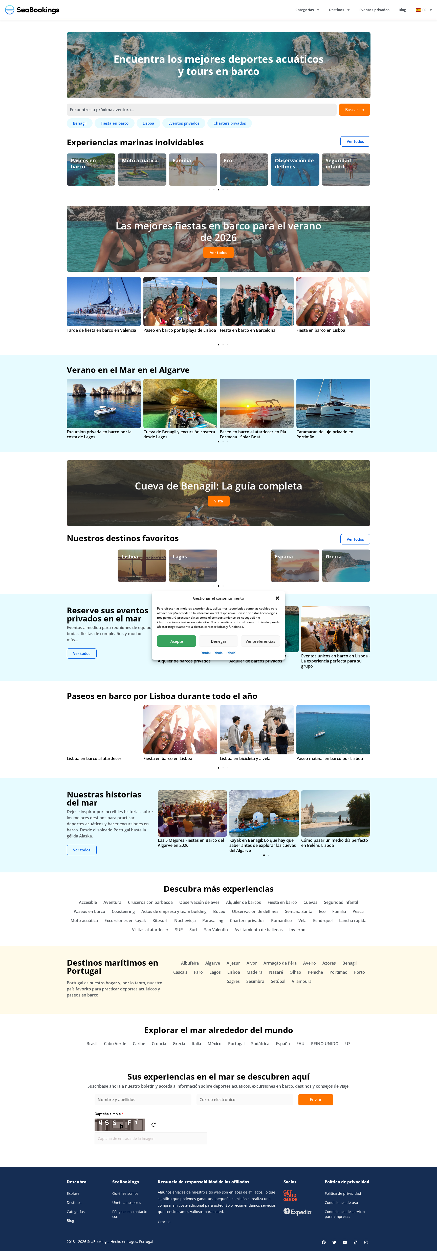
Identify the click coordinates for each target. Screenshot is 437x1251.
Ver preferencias (260, 641)
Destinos (336, 9)
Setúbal (278, 981)
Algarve (182, 556)
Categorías (304, 9)
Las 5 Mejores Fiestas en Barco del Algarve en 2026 (191, 842)
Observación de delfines (243, 163)
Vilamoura (302, 981)
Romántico (281, 920)
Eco (177, 160)
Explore (73, 1193)
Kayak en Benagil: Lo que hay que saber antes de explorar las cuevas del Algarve (262, 845)
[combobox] (202, 110)
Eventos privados (374, 9)
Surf (193, 929)
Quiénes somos (125, 1193)
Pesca (358, 911)
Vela (302, 920)
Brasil (91, 1043)
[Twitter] (334, 1242)
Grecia (283, 556)
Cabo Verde (115, 1043)
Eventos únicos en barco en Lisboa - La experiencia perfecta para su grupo (335, 661)
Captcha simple (109, 1114)
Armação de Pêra (280, 963)
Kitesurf (160, 920)
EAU (300, 1043)
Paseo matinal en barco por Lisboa (329, 758)
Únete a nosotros (126, 1202)
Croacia (159, 1043)
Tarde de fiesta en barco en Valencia (101, 330)
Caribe (139, 1043)
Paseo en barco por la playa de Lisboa (179, 330)
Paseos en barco (89, 911)
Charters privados (247, 920)
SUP (179, 929)
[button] (277, 598)
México (215, 1043)
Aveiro (309, 963)
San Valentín (216, 929)
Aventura (112, 902)
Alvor (252, 963)
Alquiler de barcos (243, 902)
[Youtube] (345, 1242)
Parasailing (212, 920)
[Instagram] (366, 1242)
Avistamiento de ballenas (258, 929)
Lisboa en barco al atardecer (94, 758)
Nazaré (276, 972)
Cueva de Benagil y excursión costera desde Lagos (179, 434)
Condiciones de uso (341, 1202)
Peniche (315, 972)
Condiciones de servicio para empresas (345, 1214)
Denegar (218, 641)
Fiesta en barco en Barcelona (247, 330)
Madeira (255, 972)
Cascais (180, 972)
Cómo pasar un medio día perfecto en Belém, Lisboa (334, 842)
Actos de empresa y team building (174, 911)
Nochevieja (185, 920)
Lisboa (79, 556)
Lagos (129, 556)
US (348, 1043)
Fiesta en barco (282, 902)
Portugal (236, 1043)
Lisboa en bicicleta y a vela (245, 758)
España (233, 556)
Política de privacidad (343, 1193)
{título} (206, 653)
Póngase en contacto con (129, 1214)
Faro (198, 972)
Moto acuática (88, 160)
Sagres (233, 981)
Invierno (297, 929)
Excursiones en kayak (125, 920)
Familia (131, 160)
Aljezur (233, 963)
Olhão (295, 972)
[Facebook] (324, 1242)
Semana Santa (298, 911)
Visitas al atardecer (150, 929)
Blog (402, 9)
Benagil (335, 556)
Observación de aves (345, 163)
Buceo (219, 911)
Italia (196, 1043)
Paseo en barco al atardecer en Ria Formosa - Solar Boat (253, 434)
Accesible (88, 902)
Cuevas (310, 902)
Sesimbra (255, 981)
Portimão (338, 972)
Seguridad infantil (287, 163)
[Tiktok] (356, 1242)
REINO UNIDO (325, 1043)
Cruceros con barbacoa (150, 902)
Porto (359, 972)
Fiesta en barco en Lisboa (320, 330)
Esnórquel (323, 920)
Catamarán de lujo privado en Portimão (324, 434)
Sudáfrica (260, 1043)
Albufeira (190, 963)
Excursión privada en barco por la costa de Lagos (99, 434)
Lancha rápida (352, 920)
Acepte (176, 641)
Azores (329, 963)
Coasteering (123, 911)
